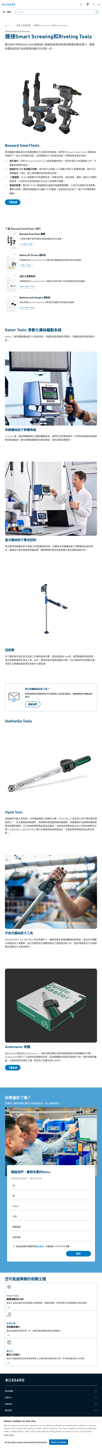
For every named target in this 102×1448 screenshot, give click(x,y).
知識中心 (8, 1397)
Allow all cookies (58, 1442)
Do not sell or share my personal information (26, 1442)
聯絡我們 (32, 704)
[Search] (97, 12)
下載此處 (12, 202)
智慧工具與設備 (23, 25)
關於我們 (8, 1410)
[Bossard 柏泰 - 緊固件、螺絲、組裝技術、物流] (6, 25)
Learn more (9, 1435)
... (11, 25)
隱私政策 (40, 1246)
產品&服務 (9, 1391)
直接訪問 (8, 1404)
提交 (78, 1253)
